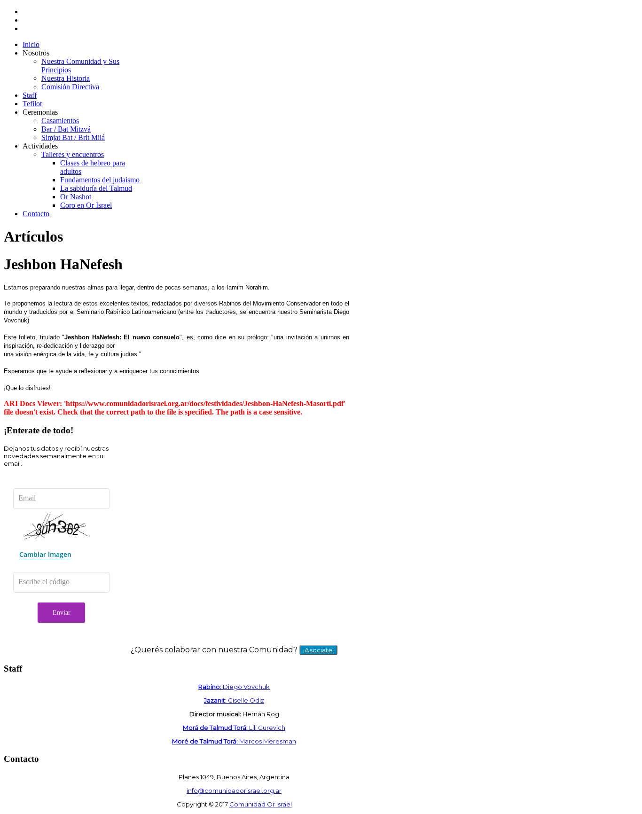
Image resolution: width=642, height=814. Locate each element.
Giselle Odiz (234, 700)
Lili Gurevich (234, 727)
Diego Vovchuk (234, 686)
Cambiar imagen (45, 554)
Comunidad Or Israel (260, 804)
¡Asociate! (318, 650)
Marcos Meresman (234, 741)
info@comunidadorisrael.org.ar (234, 790)
